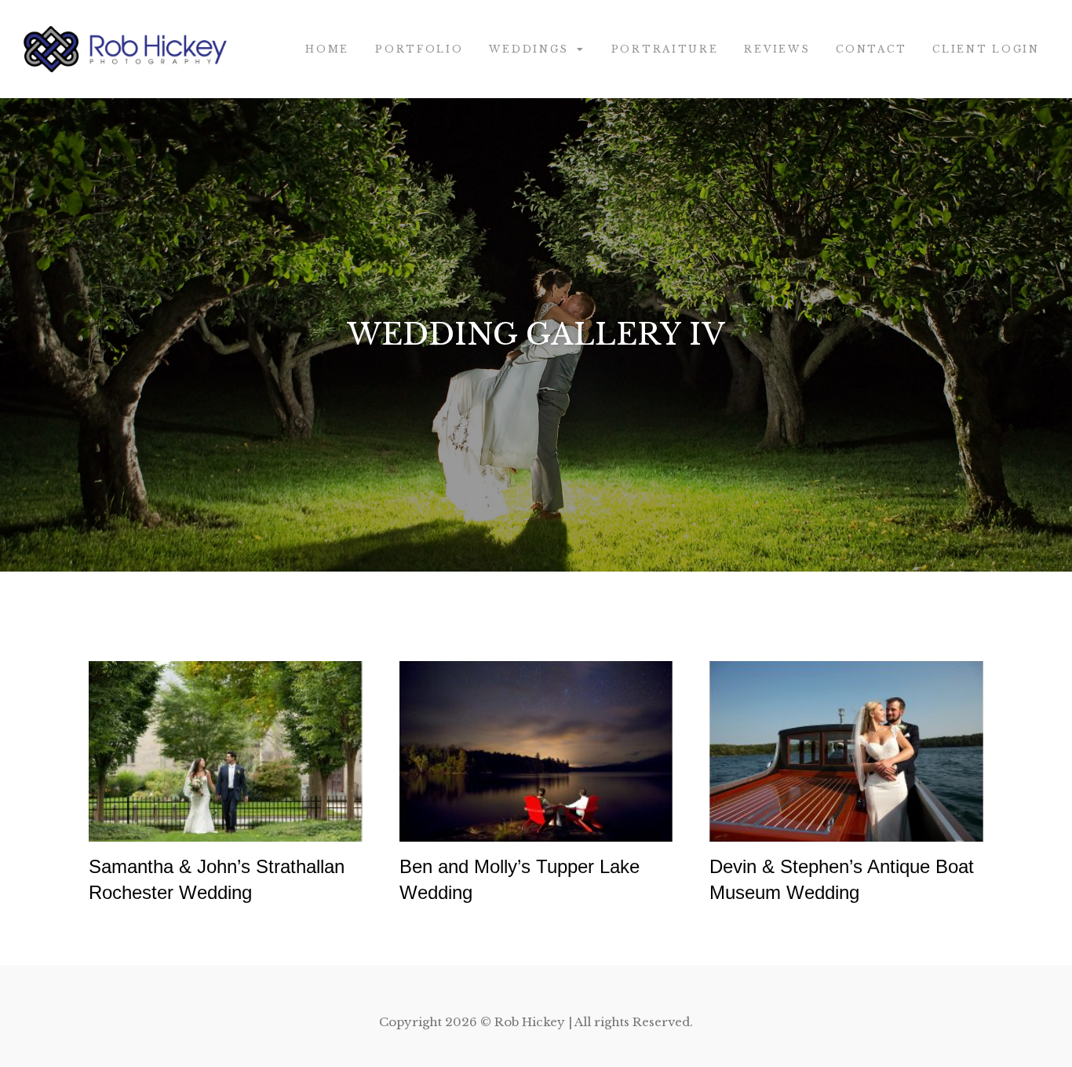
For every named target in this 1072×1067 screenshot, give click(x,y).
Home (327, 49)
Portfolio (419, 49)
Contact (871, 49)
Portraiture (665, 49)
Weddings (529, 49)
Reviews (777, 49)
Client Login (985, 49)
